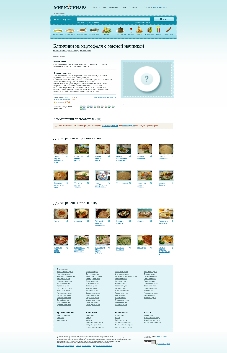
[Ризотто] (61, 218)
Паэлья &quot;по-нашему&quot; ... (164, 251)
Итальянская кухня (122, 274)
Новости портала (63, 315)
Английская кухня (63, 283)
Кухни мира (113, 7)
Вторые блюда (70, 34)
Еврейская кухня (92, 291)
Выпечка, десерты (120, 34)
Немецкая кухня (121, 302)
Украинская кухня (150, 288)
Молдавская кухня (122, 300)
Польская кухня (121, 305)
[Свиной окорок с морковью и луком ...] (61, 153)
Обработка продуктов (152, 320)
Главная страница (60, 51)
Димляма (78, 221)
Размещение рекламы (83, 346)
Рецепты (96, 7)
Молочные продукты (123, 322)
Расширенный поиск (142, 22)
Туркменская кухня (151, 283)
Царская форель (162, 184)
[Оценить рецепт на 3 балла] (59, 103)
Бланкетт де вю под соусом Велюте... (100, 251)
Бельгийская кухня (64, 300)
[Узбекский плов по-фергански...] (103, 218)
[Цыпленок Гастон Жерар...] (61, 244)
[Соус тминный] (124, 180)
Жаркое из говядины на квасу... (58, 185)
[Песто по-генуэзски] (124, 244)
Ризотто (57, 221)
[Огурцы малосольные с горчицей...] (124, 153)
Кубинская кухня (121, 288)
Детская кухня (91, 288)
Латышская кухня (121, 293)
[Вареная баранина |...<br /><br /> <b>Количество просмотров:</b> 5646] (151, 157)
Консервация (149, 34)
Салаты (106, 34)
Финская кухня (149, 291)
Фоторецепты (62, 320)
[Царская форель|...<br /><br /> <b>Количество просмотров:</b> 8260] (172, 183)
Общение (60, 318)
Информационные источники (102, 346)
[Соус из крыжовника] (166, 153)
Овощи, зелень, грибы (123, 327)
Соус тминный (122, 183)
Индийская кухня (92, 298)
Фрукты (89, 320)
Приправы (90, 315)
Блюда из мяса (82, 34)
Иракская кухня (92, 302)
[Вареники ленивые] (124, 218)
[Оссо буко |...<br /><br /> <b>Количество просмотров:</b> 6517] (151, 248)
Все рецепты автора (62, 99)
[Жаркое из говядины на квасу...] (61, 180)
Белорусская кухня (64, 298)
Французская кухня (151, 293)
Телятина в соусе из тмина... (141, 185)
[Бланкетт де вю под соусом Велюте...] (103, 244)
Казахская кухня (121, 279)
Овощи (88, 318)
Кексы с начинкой (92, 22)
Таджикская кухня (150, 276)
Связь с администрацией (65, 346)
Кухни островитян (122, 291)
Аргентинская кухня (64, 288)
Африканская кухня (64, 293)
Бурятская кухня (92, 272)
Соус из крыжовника (163, 157)
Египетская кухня (92, 295)
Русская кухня (85, 51)
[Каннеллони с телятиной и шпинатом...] (82, 244)
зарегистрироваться (160, 7)
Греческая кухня (92, 281)
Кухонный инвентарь (152, 318)
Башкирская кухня (64, 295)
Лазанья (140, 221)
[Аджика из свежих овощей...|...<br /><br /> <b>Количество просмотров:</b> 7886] (88, 157)
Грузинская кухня (92, 283)
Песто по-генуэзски (120, 249)
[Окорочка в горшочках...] (166, 218)
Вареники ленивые (120, 222)
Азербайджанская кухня (66, 276)
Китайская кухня (121, 283)
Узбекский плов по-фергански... (100, 223)
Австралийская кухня (65, 272)
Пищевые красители (94, 325)
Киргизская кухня (121, 281)
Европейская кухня (93, 293)
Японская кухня (150, 298)
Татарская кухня (150, 279)
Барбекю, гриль (168, 34)
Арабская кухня (63, 286)
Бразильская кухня (64, 305)
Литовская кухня (121, 295)
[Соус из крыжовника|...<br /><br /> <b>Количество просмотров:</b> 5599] (172, 157)
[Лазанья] (145, 218)
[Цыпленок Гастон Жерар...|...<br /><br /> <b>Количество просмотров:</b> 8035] (67, 248)
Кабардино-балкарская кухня (126, 276)
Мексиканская (120, 298)
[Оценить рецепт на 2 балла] (57, 103)
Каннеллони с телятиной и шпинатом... (79, 250)
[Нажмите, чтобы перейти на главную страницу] (70, 9)
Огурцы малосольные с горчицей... (121, 158)
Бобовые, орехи (121, 320)
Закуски (139, 34)
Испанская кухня (121, 272)
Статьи (123, 7)
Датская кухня (91, 286)
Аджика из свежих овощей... (78, 158)
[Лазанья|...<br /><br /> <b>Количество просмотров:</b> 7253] (151, 221)
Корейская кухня (121, 286)
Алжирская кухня (63, 279)
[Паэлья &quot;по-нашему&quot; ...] (166, 244)
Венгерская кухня (92, 274)
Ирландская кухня (93, 305)
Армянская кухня (63, 291)
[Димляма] (82, 218)
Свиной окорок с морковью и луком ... (58, 159)
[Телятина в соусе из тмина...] (145, 180)
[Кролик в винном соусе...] (103, 153)
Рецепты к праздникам (152, 322)
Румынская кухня (150, 272)
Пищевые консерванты (95, 322)
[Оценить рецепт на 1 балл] (55, 103)
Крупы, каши (120, 315)
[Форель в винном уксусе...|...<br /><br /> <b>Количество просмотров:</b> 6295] (88, 183)
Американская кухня (64, 281)
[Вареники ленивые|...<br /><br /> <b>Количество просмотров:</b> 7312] (130, 221)
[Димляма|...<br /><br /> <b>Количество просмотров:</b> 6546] (88, 221)
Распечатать (111, 97)
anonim (67, 97)
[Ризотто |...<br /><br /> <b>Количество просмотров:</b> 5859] (67, 222)
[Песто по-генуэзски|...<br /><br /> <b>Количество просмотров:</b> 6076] (130, 248)
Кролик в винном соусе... (98, 158)
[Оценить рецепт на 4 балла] (61, 103)
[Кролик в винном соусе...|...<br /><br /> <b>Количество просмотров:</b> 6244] (109, 157)
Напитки (131, 34)
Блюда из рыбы (94, 34)
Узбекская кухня (150, 286)
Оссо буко (141, 248)
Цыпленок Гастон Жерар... (58, 250)
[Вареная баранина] (145, 153)
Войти (146, 7)
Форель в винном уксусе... (78, 185)
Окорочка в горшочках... (164, 222)
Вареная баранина (141, 157)
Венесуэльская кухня (94, 276)
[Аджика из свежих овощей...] (82, 153)
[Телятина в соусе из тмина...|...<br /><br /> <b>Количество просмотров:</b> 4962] (151, 183)
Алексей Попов (162, 336)
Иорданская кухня (93, 300)
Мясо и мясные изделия (95, 327)
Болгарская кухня (63, 302)
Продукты (133, 7)
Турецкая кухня (150, 281)
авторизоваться (128, 126)
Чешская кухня (149, 295)
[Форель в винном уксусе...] (82, 180)
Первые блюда (58, 34)
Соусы (158, 34)
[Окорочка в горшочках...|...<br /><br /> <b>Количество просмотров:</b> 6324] (172, 222)
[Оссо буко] (145, 244)
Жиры (117, 318)
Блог (104, 7)
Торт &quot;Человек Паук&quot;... (101, 185)
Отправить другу (100, 97)
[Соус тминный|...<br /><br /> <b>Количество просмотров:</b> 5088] (130, 183)
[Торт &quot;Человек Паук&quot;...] (103, 180)
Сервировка (148, 315)
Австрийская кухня (64, 274)
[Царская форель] (166, 180)
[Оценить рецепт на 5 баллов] (63, 103)
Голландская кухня (93, 279)
